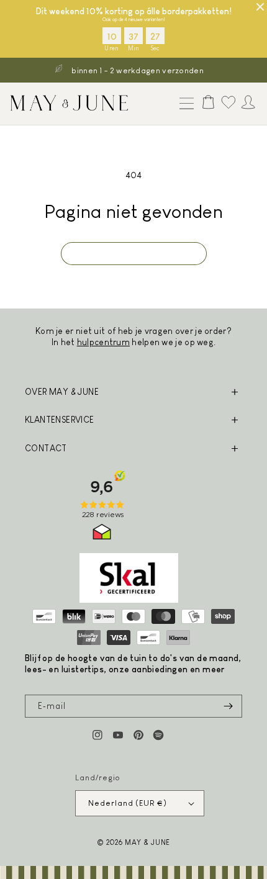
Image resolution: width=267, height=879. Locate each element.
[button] (184, 104)
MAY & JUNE (147, 842)
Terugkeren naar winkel (133, 253)
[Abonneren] (228, 706)
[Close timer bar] (260, 7)
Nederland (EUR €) (127, 803)
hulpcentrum (103, 342)
